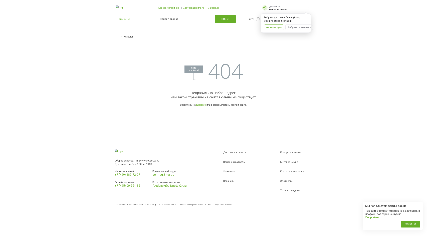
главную (201, 104)
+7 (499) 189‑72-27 (127, 174)
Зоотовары (287, 181)
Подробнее (372, 217)
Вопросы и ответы (234, 162)
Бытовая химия (289, 162)
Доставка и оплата (193, 7)
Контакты (229, 171)
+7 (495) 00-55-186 (127, 185)
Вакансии (213, 7)
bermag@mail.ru (163, 174)
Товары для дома (290, 190)
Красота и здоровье (292, 171)
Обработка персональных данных (195, 205)
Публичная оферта (224, 205)
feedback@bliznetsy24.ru (169, 185)
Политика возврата (167, 205)
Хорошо (410, 224)
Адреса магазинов (168, 7)
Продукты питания (290, 152)
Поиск (226, 19)
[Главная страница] (117, 36)
